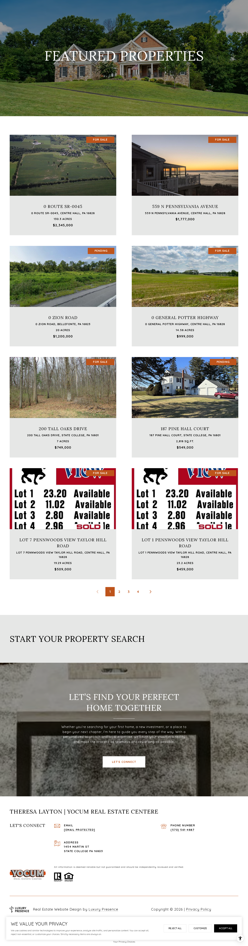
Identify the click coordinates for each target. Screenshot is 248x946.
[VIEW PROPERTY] (63, 179)
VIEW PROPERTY (63, 183)
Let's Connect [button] (124, 762)
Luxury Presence (103, 909)
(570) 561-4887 (182, 830)
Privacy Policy (198, 909)
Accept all (225, 928)
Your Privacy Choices (124, 941)
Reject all (175, 928)
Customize (200, 928)
